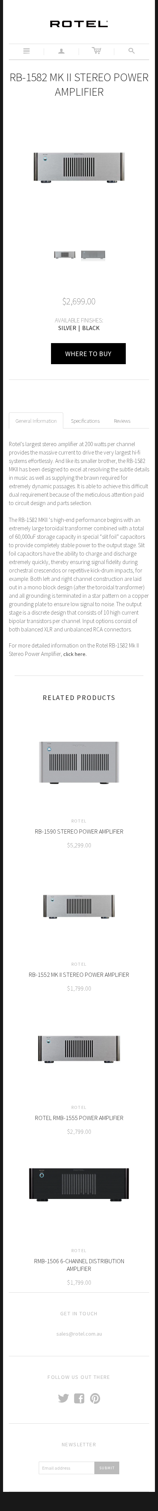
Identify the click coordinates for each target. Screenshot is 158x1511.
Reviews (122, 420)
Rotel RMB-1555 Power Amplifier (79, 1118)
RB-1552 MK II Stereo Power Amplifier (79, 974)
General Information (36, 420)
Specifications (85, 420)
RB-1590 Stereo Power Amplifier (79, 831)
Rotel (79, 821)
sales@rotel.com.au (79, 1333)
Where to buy (88, 353)
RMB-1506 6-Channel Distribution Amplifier (79, 1264)
